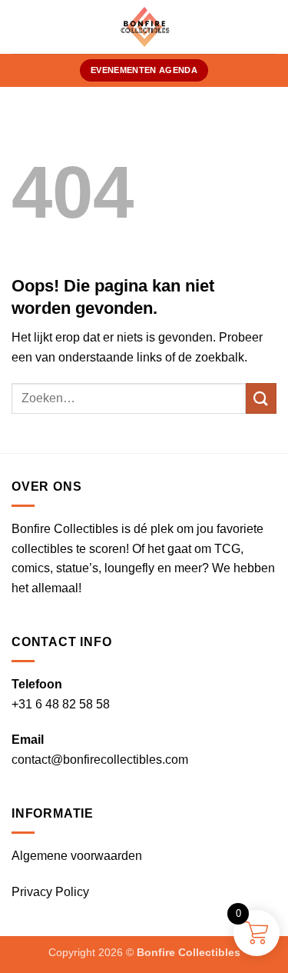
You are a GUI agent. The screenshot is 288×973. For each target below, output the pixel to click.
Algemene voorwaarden (77, 855)
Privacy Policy (50, 891)
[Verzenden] (261, 398)
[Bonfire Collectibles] (144, 27)
